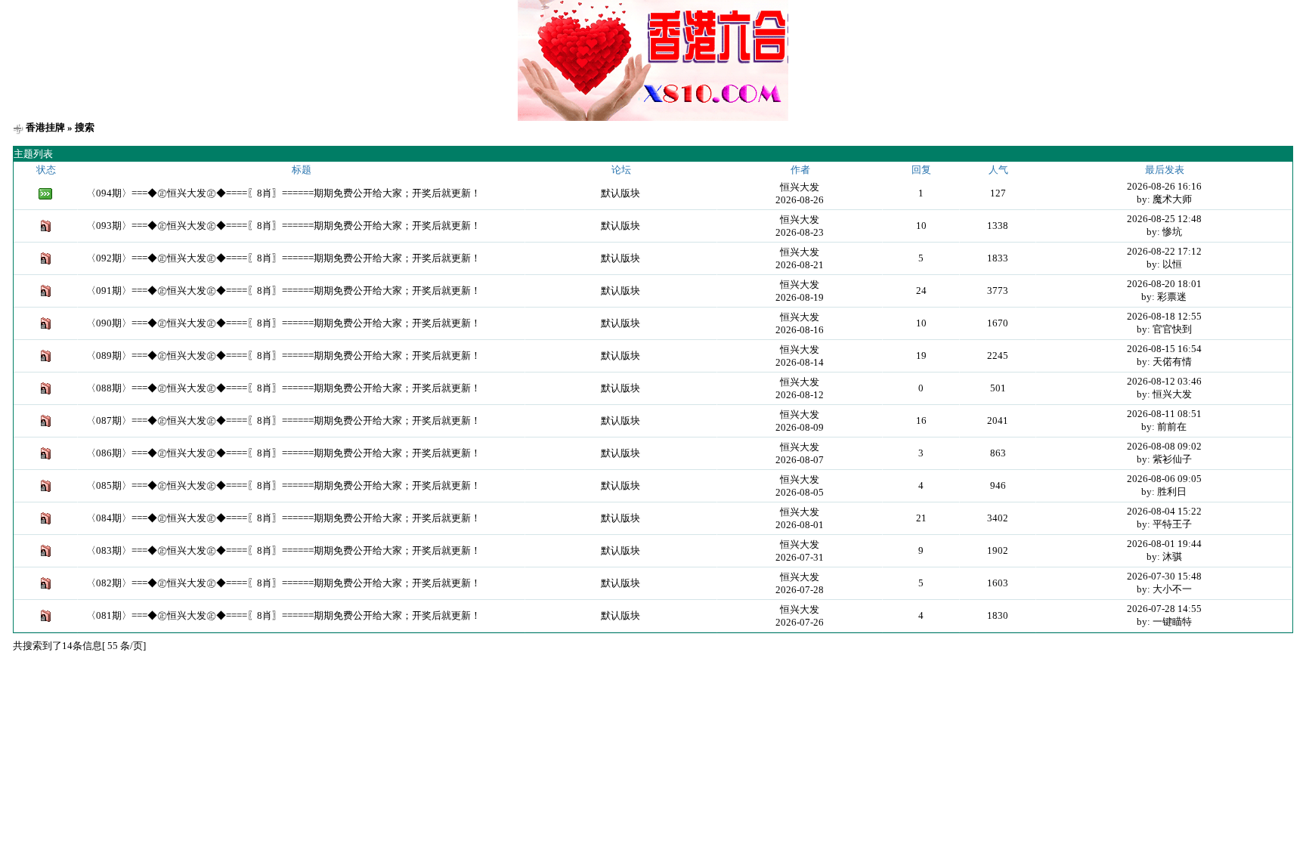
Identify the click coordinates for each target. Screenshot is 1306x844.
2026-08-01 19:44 (1164, 543)
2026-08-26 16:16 (1164, 186)
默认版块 (620, 193)
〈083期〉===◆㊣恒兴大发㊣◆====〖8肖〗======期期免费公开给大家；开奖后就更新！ (283, 550)
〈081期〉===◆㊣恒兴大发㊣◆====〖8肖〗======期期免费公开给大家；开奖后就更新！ (283, 615)
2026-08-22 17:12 (1164, 251)
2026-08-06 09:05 (1164, 478)
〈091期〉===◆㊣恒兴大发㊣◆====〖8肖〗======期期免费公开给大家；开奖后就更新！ (283, 290)
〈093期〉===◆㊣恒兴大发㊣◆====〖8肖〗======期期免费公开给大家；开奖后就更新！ (283, 225)
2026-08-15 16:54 (1164, 348)
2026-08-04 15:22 (1164, 511)
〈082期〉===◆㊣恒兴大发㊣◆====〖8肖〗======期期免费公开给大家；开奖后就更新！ (283, 583)
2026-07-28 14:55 (1164, 608)
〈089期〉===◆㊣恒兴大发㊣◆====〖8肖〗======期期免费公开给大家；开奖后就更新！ (283, 355)
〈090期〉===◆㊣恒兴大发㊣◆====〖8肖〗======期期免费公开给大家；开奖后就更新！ (283, 323)
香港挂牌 (45, 127)
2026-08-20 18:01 (1164, 283)
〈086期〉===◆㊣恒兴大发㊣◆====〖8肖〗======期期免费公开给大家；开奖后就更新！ (283, 453)
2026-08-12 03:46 (1164, 381)
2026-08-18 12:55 (1164, 316)
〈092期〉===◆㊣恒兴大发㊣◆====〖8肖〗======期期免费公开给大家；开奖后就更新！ (283, 258)
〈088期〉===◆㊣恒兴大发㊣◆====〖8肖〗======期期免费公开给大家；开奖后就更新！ (283, 388)
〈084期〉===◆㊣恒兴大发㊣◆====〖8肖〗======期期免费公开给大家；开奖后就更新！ (283, 518)
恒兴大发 (799, 187)
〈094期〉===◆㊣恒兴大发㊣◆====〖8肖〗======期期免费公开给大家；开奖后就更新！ (283, 193)
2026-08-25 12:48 (1164, 218)
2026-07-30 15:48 (1164, 576)
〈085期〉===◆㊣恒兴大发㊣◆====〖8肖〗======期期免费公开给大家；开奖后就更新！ (283, 485)
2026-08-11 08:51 (1164, 413)
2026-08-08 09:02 (1164, 446)
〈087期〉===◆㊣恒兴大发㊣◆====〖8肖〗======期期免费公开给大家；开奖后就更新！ (283, 420)
